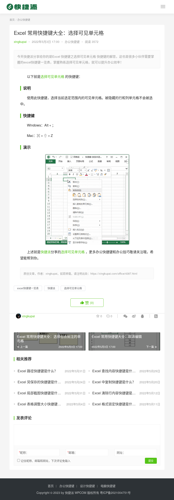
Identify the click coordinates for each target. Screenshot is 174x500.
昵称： (24, 452)
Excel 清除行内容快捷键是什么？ (117, 392)
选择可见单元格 (52, 76)
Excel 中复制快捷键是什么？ (114, 381)
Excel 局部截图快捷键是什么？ (41, 392)
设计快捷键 (87, 486)
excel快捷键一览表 (28, 288)
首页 (12, 19)
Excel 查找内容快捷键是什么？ (115, 370)
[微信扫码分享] (125, 316)
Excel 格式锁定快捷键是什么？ (115, 404)
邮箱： (72, 452)
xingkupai (20, 41)
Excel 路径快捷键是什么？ (38, 370)
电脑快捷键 (108, 486)
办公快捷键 (72, 41)
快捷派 (46, 251)
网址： (121, 452)
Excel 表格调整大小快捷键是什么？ (44, 404)
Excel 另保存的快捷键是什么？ (41, 381)
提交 (150, 460)
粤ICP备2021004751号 (115, 492)
